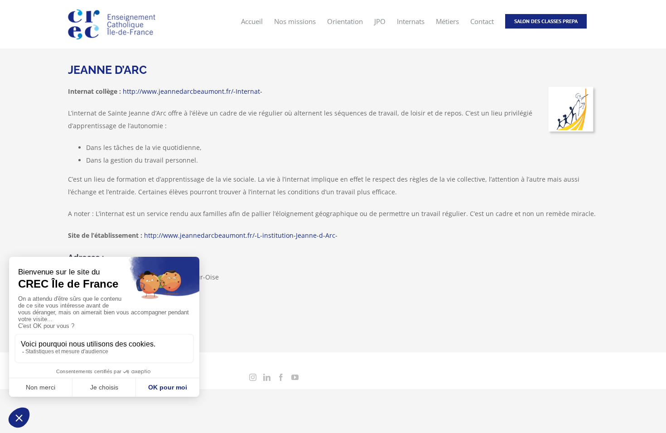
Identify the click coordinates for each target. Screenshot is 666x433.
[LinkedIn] (266, 377)
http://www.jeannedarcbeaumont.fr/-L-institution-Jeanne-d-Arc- (241, 235)
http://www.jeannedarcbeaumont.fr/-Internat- (192, 91)
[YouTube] (295, 377)
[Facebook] (281, 377)
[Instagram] (252, 377)
